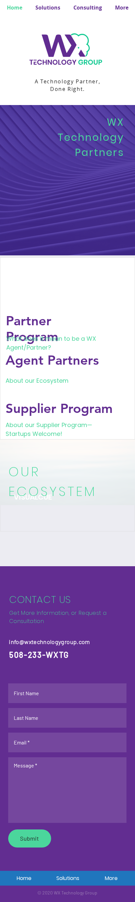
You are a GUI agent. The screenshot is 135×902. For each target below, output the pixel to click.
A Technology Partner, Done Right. (68, 85)
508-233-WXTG (39, 654)
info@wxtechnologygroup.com (49, 641)
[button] (87, 7)
